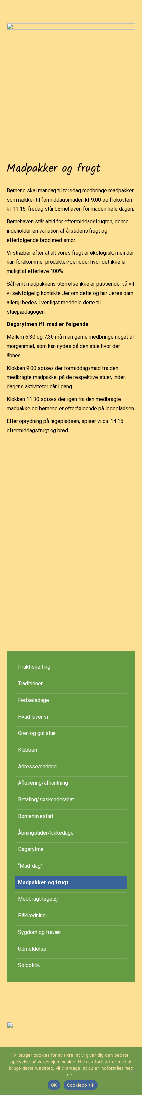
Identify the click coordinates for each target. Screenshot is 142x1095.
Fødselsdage (33, 700)
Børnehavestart (35, 816)
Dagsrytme (31, 849)
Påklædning (32, 915)
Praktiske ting (34, 667)
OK (54, 1085)
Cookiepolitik (80, 1085)
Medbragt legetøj (38, 899)
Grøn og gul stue (37, 733)
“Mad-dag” (30, 866)
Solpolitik (29, 965)
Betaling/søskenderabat (46, 799)
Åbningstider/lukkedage (46, 833)
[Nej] (133, 1070)
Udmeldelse (32, 949)
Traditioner (30, 683)
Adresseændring (37, 766)
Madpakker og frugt (43, 882)
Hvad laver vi (33, 717)
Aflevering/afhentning (43, 783)
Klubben (27, 750)
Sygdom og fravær (39, 932)
